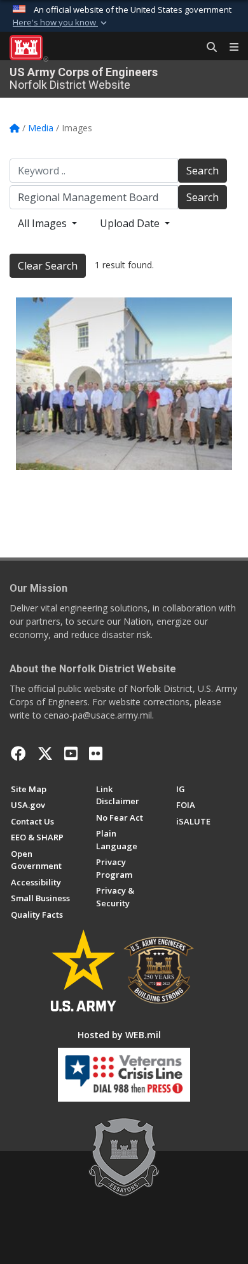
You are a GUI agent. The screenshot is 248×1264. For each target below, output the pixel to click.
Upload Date (131, 223)
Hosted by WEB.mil (119, 1035)
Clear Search (48, 266)
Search (202, 171)
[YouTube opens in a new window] (71, 753)
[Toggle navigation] (228, 47)
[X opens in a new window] (45, 753)
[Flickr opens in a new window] (95, 753)
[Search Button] (207, 47)
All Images (43, 223)
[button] (61, 22)
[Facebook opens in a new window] (18, 753)
